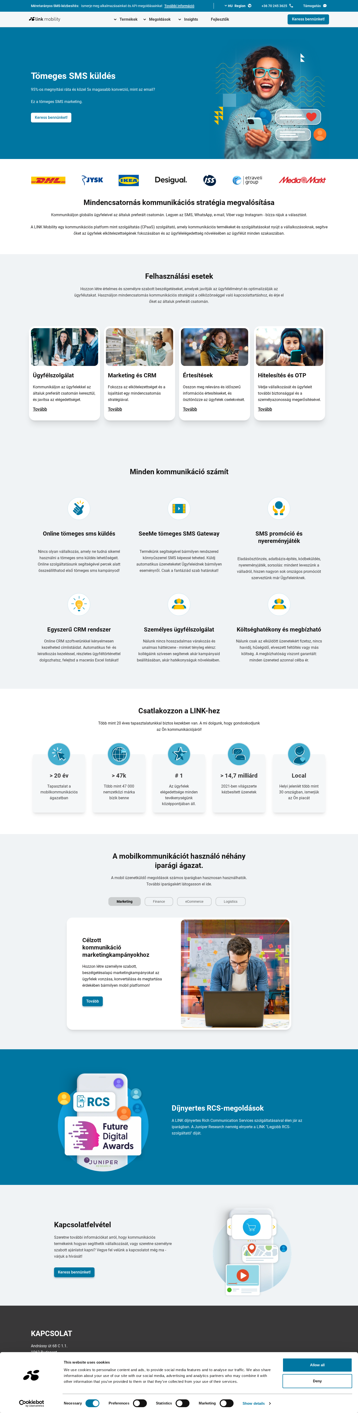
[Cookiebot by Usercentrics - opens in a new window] (31, 1403)
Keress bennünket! (308, 19)
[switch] (140, 1403)
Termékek (129, 19)
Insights (191, 19)
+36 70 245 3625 (274, 6)
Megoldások (160, 19)
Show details (254, 1403)
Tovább (40, 409)
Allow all (317, 1365)
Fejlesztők (220, 19)
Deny (317, 1381)
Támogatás (312, 6)
